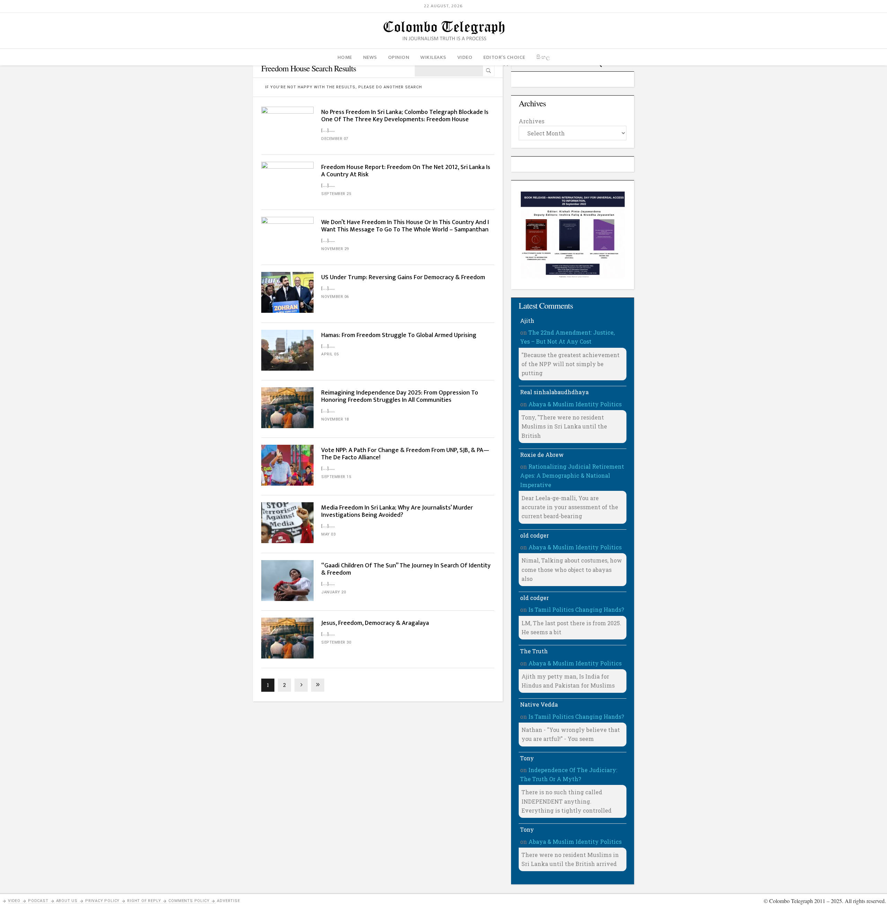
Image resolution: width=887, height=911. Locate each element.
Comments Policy (188, 901)
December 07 (334, 138)
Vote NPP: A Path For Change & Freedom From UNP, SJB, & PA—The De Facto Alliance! (405, 454)
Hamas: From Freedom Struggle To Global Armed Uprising (398, 335)
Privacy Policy (102, 901)
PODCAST (38, 901)
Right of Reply (144, 901)
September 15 (336, 477)
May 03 (328, 534)
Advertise (228, 901)
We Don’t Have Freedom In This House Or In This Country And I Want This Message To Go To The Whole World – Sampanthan (405, 226)
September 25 (336, 194)
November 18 (335, 419)
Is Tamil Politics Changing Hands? (576, 609)
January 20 (333, 592)
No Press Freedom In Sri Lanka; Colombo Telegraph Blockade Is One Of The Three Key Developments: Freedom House (405, 116)
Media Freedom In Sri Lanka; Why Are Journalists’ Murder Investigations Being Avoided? (397, 511)
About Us (67, 901)
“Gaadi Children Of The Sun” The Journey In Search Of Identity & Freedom (406, 569)
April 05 (330, 354)
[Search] (488, 71)
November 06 (335, 296)
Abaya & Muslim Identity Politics (575, 404)
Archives (531, 121)
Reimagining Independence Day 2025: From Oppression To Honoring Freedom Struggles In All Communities (399, 396)
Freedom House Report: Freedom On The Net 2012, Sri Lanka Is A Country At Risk (405, 171)
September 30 (336, 642)
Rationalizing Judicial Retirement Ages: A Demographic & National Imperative (572, 475)
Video (14, 901)
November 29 (335, 249)
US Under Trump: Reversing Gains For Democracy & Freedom (403, 277)
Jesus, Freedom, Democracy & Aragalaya (375, 623)
